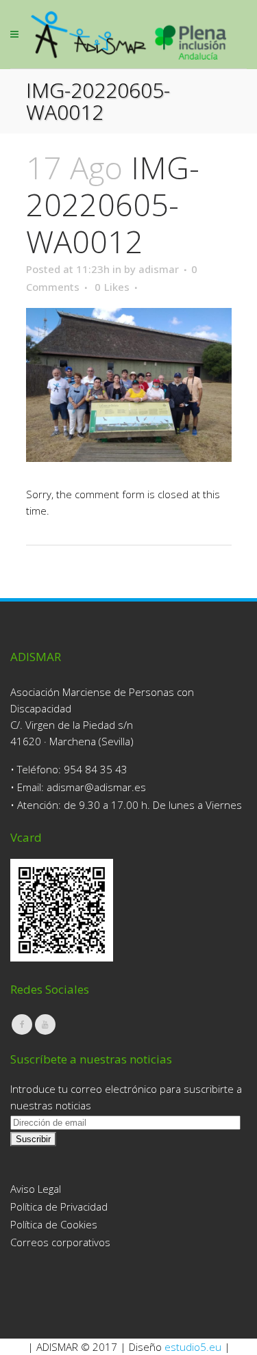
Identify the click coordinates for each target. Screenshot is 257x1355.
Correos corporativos (60, 1242)
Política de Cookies (53, 1224)
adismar (158, 269)
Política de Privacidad (59, 1206)
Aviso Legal (35, 1189)
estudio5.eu (192, 1347)
